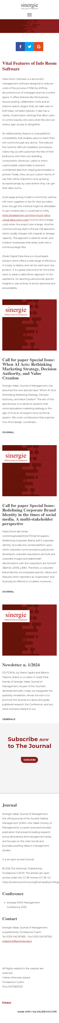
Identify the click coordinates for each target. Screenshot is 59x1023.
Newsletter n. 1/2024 (21, 665)
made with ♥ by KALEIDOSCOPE (37, 1011)
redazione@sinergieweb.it (17, 941)
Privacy (6, 1002)
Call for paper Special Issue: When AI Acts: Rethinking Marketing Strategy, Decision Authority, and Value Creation (29, 369)
